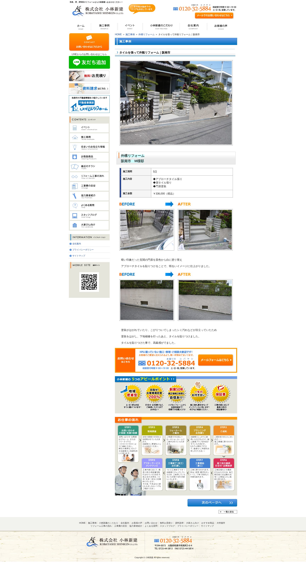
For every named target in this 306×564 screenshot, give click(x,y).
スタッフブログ (167, 526)
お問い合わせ (151, 523)
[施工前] (146, 249)
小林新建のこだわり (108, 523)
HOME (118, 34)
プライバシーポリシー (83, 249)
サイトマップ (78, 255)
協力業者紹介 (135, 526)
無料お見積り (166, 523)
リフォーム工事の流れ (101, 526)
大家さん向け (192, 523)
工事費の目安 (120, 526)
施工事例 (130, 34)
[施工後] (176, 143)
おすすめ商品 (207, 523)
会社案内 (76, 243)
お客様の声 (137, 523)
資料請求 (179, 523)
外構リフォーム (146, 34)
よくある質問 (151, 526)
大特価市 (221, 523)
